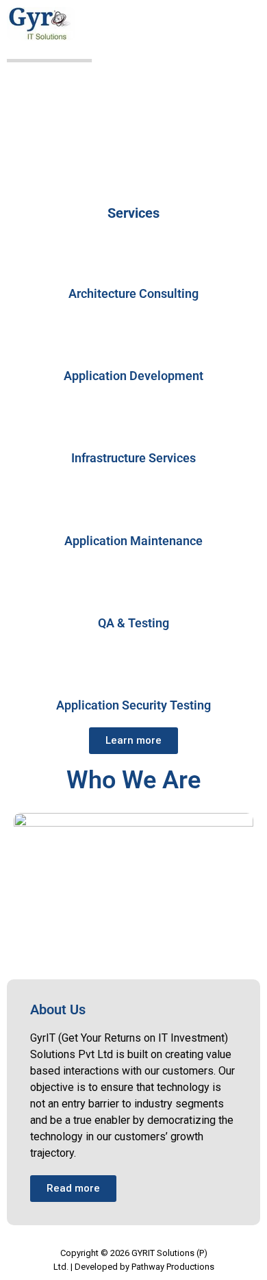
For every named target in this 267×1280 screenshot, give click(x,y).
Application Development (133, 375)
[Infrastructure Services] (133, 422)
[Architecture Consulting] (133, 257)
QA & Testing (133, 623)
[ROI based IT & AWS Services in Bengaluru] (41, 23)
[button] (244, 29)
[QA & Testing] (133, 587)
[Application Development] (133, 340)
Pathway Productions (172, 1267)
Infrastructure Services (133, 458)
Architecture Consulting (133, 293)
